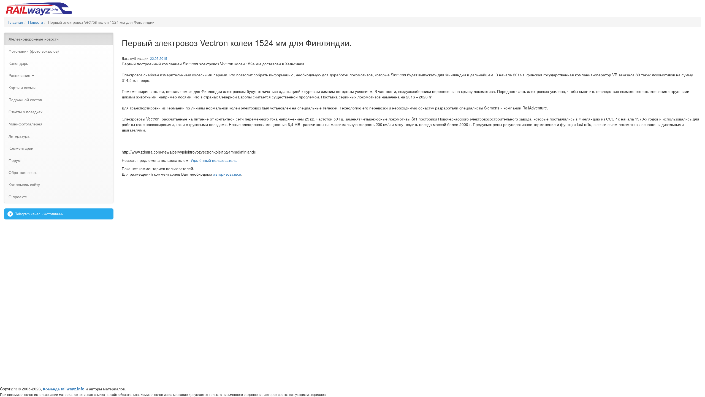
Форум (15, 160)
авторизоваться (227, 174)
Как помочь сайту (24, 184)
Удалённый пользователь (214, 160)
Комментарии (21, 148)
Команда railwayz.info (64, 388)
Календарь (18, 63)
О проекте (18, 196)
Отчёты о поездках (25, 111)
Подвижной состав (25, 99)
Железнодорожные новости (34, 39)
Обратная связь (23, 172)
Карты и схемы (22, 87)
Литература (19, 136)
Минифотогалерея (25, 124)
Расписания (20, 75)
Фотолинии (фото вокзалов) (34, 51)
